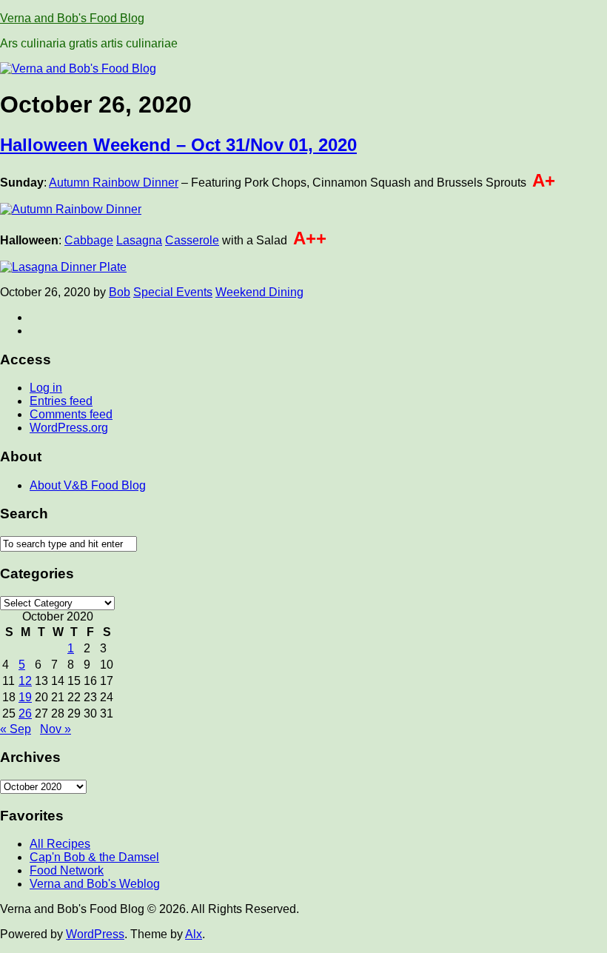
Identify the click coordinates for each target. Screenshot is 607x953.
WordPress (95, 934)
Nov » (55, 729)
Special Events (172, 292)
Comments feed (71, 414)
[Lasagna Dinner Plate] (63, 267)
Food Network (67, 870)
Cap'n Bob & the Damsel (94, 857)
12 (25, 681)
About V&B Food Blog (88, 485)
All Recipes (60, 843)
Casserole (192, 240)
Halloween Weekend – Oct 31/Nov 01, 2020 (178, 145)
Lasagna (139, 240)
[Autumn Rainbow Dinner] (70, 209)
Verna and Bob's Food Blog (72, 18)
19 (25, 697)
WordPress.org (69, 427)
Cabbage (88, 240)
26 (25, 713)
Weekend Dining (259, 292)
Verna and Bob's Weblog (95, 883)
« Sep (15, 729)
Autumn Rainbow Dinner (113, 182)
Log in (46, 387)
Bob (119, 292)
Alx (193, 934)
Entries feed (61, 401)
